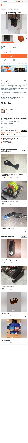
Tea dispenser (6, 340)
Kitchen (16, 9)
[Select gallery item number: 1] (12, 310)
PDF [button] (25, 80)
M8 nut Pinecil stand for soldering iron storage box (12, 175)
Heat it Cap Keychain (8, 228)
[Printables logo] (1, 5)
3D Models (4, 9)
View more (23, 150)
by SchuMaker (9, 110)
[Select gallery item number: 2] (13, 310)
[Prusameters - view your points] (19, 1)
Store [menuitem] (11, 5)
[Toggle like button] (3, 177)
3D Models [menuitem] (6, 5)
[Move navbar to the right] (27, 5)
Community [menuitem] (21, 5)
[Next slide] (26, 39)
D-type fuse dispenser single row (11, 260)
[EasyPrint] (17, 1)
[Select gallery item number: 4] (15, 310)
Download (14, 56)
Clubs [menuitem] (15, 5)
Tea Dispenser (6, 313)
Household (11, 9)
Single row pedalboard (8, 286)
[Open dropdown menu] (26, 12)
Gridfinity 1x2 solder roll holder (10, 201)
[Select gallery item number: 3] (14, 310)
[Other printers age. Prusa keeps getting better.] (14, 68)
